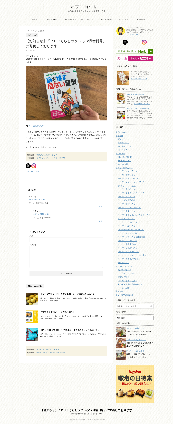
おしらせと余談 (33, 171)
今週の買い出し (124, 161)
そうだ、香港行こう (126, 175)
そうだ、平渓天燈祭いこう (129, 244)
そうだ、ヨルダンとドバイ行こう (132, 193)
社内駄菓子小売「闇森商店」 (130, 284)
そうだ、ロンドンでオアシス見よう (133, 255)
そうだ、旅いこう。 (87, 19)
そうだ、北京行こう (126, 226)
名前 (31, 236)
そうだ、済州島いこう (127, 248)
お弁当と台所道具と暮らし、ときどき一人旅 (86, 414)
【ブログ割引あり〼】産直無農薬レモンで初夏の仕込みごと (67, 294)
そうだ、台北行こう (126, 189)
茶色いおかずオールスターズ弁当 (50, 158)
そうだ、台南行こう (126, 196)
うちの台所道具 (70, 19)
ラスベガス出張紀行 (126, 200)
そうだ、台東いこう (126, 211)
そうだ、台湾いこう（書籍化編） (132, 237)
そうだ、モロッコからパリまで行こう (134, 215)
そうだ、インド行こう (127, 171)
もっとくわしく (135, 35)
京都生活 (119, 136)
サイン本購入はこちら (142, 104)
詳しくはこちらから (37, 126)
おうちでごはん (124, 146)
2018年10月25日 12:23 (41, 214)
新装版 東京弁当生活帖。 (136, 94)
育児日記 (119, 291)
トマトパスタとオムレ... (136, 340)
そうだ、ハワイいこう (127, 241)
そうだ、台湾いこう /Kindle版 (138, 108)
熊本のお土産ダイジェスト (47, 155)
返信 (100, 207)
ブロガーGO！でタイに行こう (131, 230)
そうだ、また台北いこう (128, 252)
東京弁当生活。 (86, 6)
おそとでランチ (124, 270)
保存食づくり (123, 142)
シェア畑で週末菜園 (124, 295)
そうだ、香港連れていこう (129, 259)
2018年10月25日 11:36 (37, 199)
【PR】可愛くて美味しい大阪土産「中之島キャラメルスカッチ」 (70, 330)
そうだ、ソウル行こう (127, 222)
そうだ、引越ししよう (127, 281)
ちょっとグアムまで (126, 219)
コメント (33, 245)
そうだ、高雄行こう (126, 204)
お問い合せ (141, 19)
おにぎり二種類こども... (136, 328)
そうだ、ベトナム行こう (128, 178)
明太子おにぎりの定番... (136, 351)
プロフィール (123, 19)
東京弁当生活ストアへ (139, 79)
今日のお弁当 (52, 19)
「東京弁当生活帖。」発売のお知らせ (57, 312)
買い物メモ (120, 153)
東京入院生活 (123, 277)
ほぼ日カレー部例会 (126, 273)
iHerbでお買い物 (106, 19)
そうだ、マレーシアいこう (129, 207)
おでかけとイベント (124, 266)
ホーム (34, 19)
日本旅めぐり (123, 263)
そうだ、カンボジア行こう (129, 233)
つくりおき (123, 150)
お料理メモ (120, 139)
